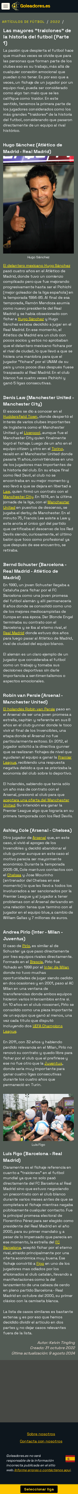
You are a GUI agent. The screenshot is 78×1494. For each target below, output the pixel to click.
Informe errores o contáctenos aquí (42, 1470)
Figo (40, 1263)
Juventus (53, 1063)
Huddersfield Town (20, 416)
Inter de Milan (56, 967)
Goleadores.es (35, 5)
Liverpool (32, 432)
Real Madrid (13, 632)
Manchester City (18, 496)
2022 (55, 22)
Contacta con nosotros (41, 1441)
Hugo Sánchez (31, 318)
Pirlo (26, 945)
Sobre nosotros (41, 1433)
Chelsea (14, 875)
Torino (57, 448)
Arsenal (39, 837)
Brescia (36, 961)
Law (6, 491)
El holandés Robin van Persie (29, 709)
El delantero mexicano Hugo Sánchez (36, 265)
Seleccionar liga (39, 1489)
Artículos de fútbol (23, 22)
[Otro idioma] (69, 1457)
